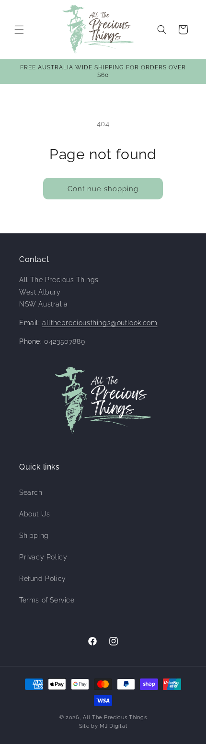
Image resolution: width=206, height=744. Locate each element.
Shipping (34, 535)
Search (31, 492)
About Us (34, 514)
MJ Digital (113, 726)
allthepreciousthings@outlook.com (99, 323)
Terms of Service (47, 600)
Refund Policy (42, 578)
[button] (19, 29)
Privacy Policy (43, 557)
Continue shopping (103, 189)
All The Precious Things (115, 717)
